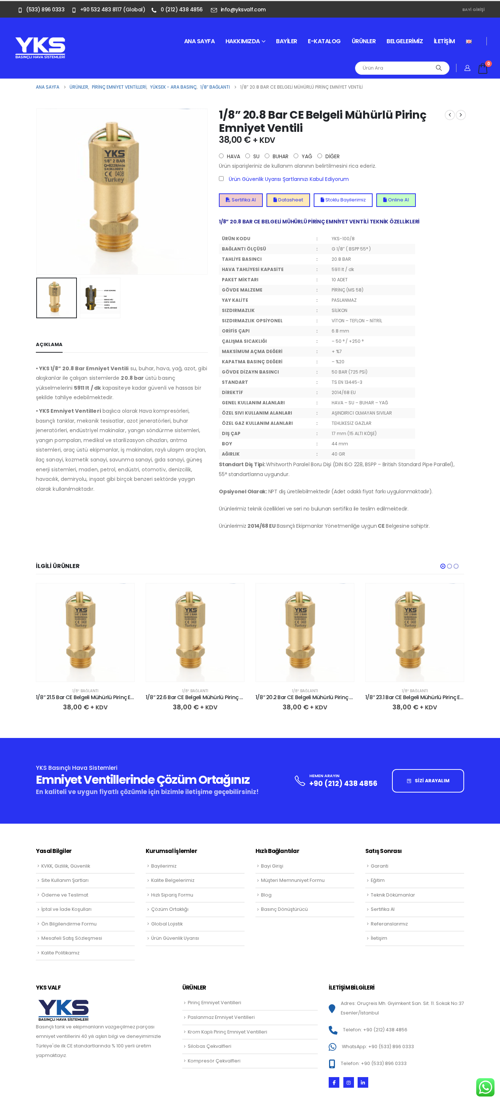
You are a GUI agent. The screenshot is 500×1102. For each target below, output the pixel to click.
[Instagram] (348, 1082)
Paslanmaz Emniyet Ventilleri (221, 1017)
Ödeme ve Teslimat (64, 895)
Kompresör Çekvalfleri (214, 1061)
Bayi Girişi (473, 9)
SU (256, 156)
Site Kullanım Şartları (65, 880)
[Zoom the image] (40, 41)
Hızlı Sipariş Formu (172, 895)
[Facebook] (334, 1082)
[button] (37, 191)
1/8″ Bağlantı (85, 691)
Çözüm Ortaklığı (170, 909)
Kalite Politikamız (60, 953)
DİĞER (332, 156)
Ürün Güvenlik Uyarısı (175, 938)
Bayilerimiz (163, 866)
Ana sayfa (199, 41)
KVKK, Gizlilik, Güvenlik (65, 866)
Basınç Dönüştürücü (284, 909)
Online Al (398, 200)
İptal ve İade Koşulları (66, 909)
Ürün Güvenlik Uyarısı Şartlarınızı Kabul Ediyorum (289, 179)
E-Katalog (324, 41)
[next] (461, 115)
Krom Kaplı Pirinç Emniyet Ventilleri (227, 1032)
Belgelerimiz (405, 41)
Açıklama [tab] (49, 344)
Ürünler (364, 41)
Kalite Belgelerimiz (172, 880)
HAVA (232, 156)
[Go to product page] (85, 632)
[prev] (450, 115)
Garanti (379, 866)
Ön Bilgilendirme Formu (69, 924)
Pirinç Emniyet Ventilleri (214, 1002)
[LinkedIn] (363, 1082)
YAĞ (306, 156)
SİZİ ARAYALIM (431, 781)
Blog (266, 895)
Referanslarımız (389, 924)
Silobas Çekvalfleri (209, 1046)
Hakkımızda (242, 41)
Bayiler (286, 41)
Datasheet (290, 200)
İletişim (444, 41)
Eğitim (378, 880)
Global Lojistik (167, 924)
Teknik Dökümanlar (393, 895)
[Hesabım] (467, 68)
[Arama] (439, 68)
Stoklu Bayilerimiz (345, 200)
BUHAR (279, 156)
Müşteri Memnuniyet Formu (293, 880)
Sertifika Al (243, 200)
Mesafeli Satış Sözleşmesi (71, 938)
